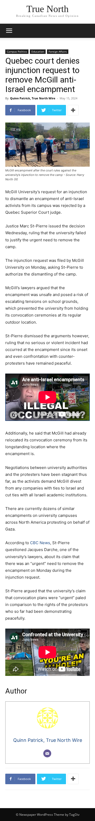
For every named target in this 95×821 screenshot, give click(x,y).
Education (37, 51)
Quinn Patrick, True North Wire (32, 98)
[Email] (47, 753)
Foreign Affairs (58, 51)
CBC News (40, 542)
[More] (73, 110)
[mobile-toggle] (9, 31)
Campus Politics (17, 51)
